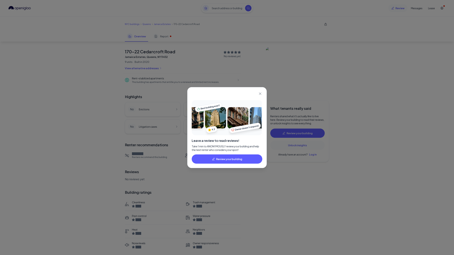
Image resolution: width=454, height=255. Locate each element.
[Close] (260, 93)
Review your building (229, 159)
